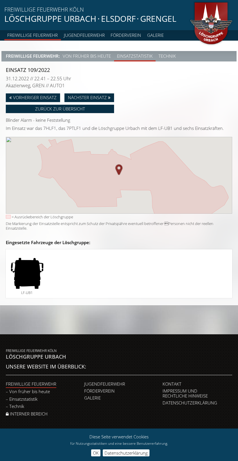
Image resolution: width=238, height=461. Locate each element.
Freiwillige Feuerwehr (32, 35)
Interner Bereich (28, 414)
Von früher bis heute (87, 56)
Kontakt (172, 384)
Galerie (155, 35)
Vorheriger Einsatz (34, 97)
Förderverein (126, 35)
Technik (167, 56)
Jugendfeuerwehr (84, 35)
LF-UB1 (27, 292)
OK (96, 453)
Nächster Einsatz (88, 97)
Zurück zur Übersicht (60, 109)
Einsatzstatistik (135, 56)
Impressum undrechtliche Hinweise (185, 393)
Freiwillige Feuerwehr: (33, 56)
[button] (119, 169)
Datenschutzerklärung (190, 403)
